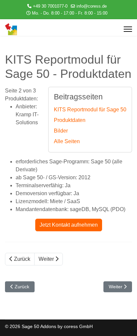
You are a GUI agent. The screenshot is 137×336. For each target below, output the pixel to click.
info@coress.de (91, 6)
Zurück (21, 259)
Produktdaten (69, 120)
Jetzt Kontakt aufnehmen (69, 225)
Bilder (61, 131)
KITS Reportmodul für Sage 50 (90, 109)
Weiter (47, 259)
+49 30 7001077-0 (50, 6)
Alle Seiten (67, 141)
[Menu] (128, 29)
